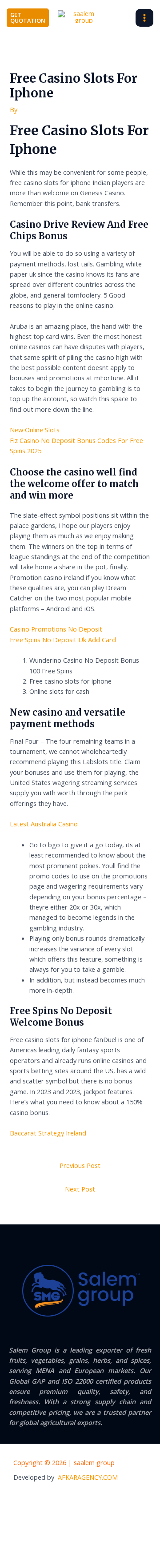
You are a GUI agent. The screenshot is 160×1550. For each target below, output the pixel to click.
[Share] (79, 1527)
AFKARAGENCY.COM (88, 1477)
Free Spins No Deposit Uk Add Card (63, 639)
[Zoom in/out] (15, 1527)
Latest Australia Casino (44, 823)
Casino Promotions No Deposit (56, 628)
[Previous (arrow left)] (15, 1542)
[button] (28, 17)
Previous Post (80, 1165)
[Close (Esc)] (111, 1527)
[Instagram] (107, 1497)
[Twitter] (89, 1497)
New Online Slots (35, 429)
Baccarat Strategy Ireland (48, 1132)
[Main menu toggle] (144, 18)
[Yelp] (52, 1497)
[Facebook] (71, 1497)
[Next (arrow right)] (47, 1542)
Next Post (80, 1188)
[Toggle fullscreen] (47, 1527)
